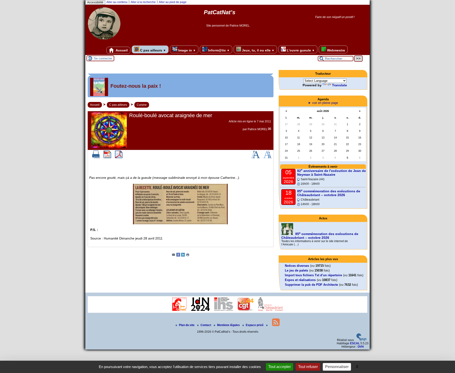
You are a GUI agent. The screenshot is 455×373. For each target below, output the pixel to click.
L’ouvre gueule (300, 50)
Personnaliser (337, 367)
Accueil (121, 50)
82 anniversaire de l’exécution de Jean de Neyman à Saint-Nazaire (331, 172)
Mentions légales (229, 325)
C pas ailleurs (152, 50)
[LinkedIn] (183, 255)
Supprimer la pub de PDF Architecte (311, 284)
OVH (361, 346)
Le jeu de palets (296, 270)
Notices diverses (297, 265)
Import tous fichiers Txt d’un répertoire (313, 275)
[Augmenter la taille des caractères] (255, 157)
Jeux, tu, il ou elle (257, 50)
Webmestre (335, 50)
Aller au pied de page (173, 2)
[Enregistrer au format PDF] (107, 157)
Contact (206, 325)
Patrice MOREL (258, 129)
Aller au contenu (116, 2)
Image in (186, 50)
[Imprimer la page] (188, 255)
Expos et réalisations (300, 280)
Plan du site (187, 325)
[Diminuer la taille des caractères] (267, 157)
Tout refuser (308, 367)
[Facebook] (178, 255)
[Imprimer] (96, 157)
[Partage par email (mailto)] (173, 255)
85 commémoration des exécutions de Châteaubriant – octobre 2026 (328, 193)
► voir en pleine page (323, 103)
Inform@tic (218, 50)
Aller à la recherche (143, 2)
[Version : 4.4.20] (361, 340)
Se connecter (103, 58)
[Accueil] (104, 41)
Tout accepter (279, 367)
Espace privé (255, 325)
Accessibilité (95, 2)
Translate (339, 85)
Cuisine (142, 104)
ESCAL (355, 343)
